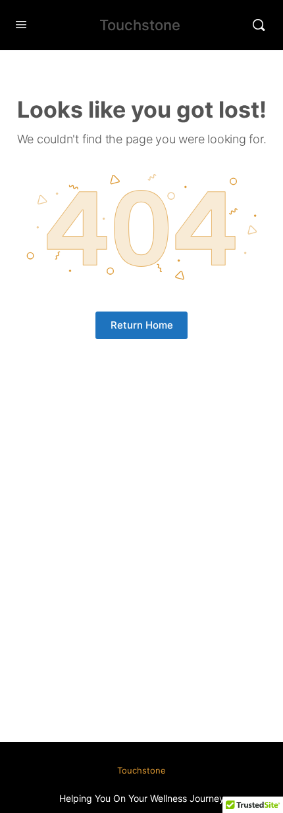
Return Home (142, 325)
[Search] (259, 25)
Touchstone (139, 25)
